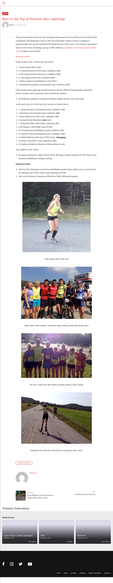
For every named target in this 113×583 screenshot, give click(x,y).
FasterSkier (70, 541)
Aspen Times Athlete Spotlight (18, 535)
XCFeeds (5, 13)
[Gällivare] (93, 532)
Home (59, 573)
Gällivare (81, 535)
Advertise (83, 573)
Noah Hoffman (32, 541)
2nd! (42, 535)
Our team (73, 573)
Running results (23, 56)
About (66, 573)
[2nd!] (56, 532)
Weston (11, 25)
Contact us (107, 573)
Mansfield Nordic (24, 463)
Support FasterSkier (95, 573)
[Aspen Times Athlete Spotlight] (19, 532)
